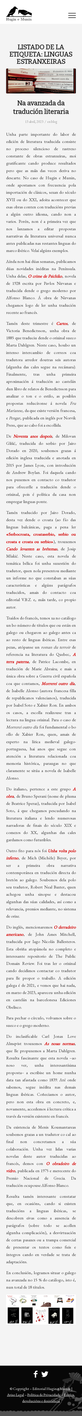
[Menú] (70, 15)
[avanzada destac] (41, 81)
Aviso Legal (15, 1394)
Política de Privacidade (44, 1394)
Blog (54, 121)
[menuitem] (42, 3)
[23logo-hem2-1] (34, 15)
